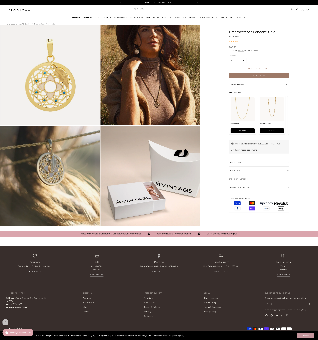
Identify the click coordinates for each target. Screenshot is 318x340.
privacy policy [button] (178, 335)
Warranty (147, 312)
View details (34, 272)
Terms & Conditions (212, 307)
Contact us (148, 316)
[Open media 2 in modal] (196, 29)
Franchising (148, 298)
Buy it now (259, 75)
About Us (87, 298)
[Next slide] (197, 2)
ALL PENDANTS (24, 24)
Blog (85, 307)
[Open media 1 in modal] (95, 29)
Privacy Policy (210, 312)
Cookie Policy (210, 303)
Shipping (241, 50)
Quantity (232, 55)
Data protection (211, 298)
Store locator (88, 303)
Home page (10, 24)
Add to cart (243, 130)
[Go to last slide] (120, 2)
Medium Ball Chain (265, 123)
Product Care (149, 303)
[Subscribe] (309, 304)
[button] (159, 9)
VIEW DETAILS (96, 275)
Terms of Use (291, 310)
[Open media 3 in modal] (95, 130)
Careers (86, 312)
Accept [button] (306, 336)
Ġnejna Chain (235, 123)
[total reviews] (259, 41)
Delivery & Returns (151, 307)
